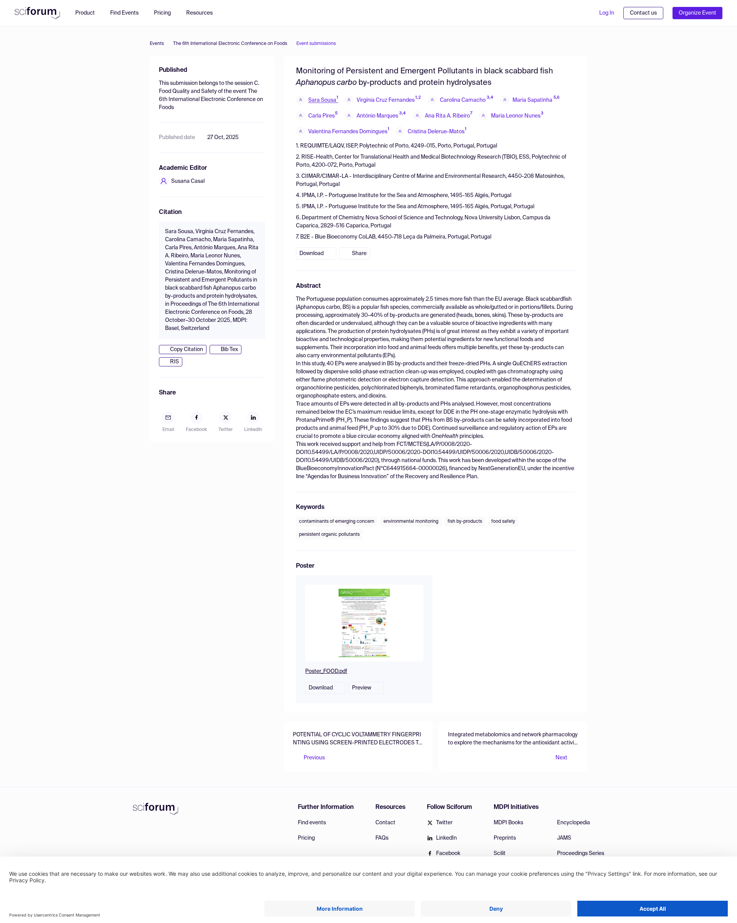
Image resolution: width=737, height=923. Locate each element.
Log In (606, 13)
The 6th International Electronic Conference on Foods (230, 43)
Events (157, 43)
